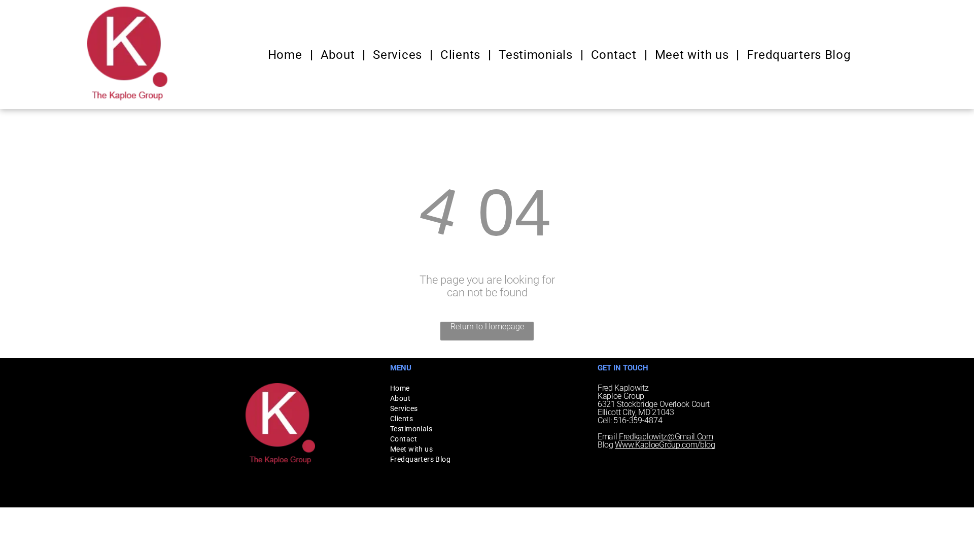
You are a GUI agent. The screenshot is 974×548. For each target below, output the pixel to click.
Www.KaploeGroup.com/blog (665, 445)
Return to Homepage (487, 326)
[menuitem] (286, 55)
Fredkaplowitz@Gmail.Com (666, 436)
